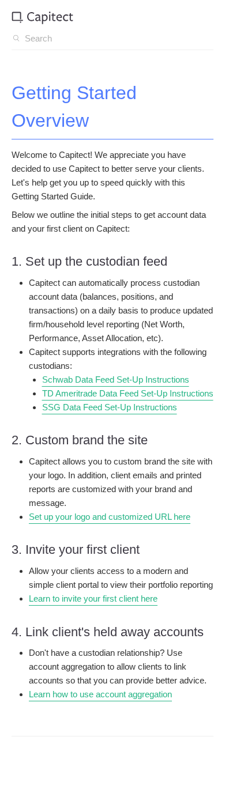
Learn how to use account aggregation (100, 694)
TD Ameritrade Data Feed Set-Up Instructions (127, 393)
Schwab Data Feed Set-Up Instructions (115, 379)
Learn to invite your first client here (93, 598)
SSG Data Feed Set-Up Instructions (109, 407)
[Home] (42, 18)
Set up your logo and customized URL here (109, 517)
